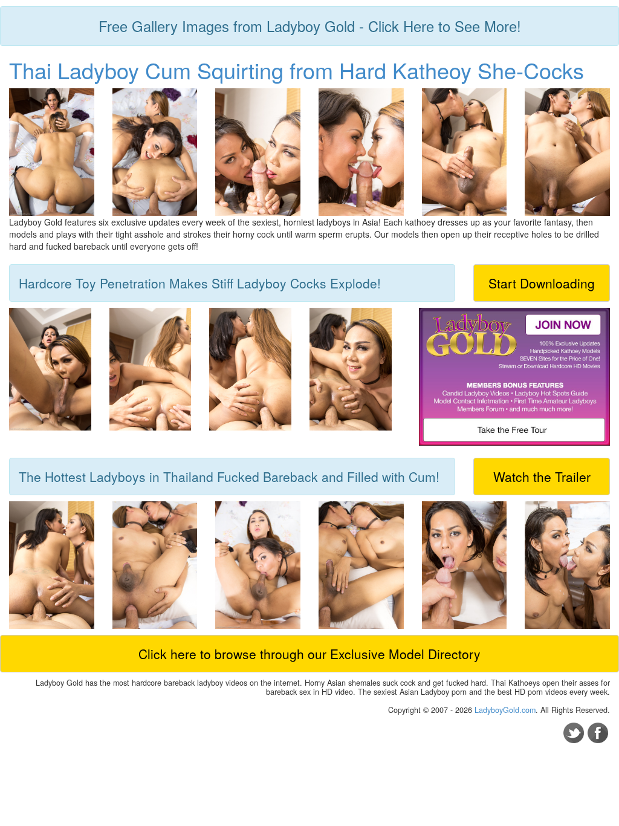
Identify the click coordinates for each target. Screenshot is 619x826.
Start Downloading (541, 283)
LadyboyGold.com (505, 709)
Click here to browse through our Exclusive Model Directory (309, 654)
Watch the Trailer (542, 476)
